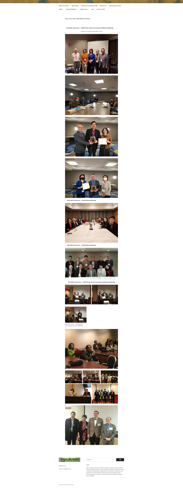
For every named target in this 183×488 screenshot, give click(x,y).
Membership (75, 5)
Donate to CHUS (101, 9)
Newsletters (103, 5)
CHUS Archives (83, 9)
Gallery (61, 9)
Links (92, 9)
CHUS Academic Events (115, 5)
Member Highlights (71, 9)
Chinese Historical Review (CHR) (89, 5)
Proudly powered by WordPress (66, 484)
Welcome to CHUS (63, 5)
